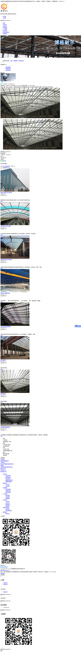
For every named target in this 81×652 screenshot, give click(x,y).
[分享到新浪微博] (2, 567)
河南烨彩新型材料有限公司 (7, 467)
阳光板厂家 (3, 468)
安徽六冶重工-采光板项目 (6, 192)
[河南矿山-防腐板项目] (15, 291)
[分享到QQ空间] (5, 567)
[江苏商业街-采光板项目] (15, 224)
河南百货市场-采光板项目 (6, 259)
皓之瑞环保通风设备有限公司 (7, 463)
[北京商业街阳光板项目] (15, 325)
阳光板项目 (21, 60)
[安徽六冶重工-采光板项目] (15, 191)
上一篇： (5, 166)
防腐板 (2, 465)
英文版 (4, 18)
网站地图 (3, 573)
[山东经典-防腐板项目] (15, 426)
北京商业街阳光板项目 (6, 326)
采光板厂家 (3, 470)
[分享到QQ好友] (3, 160)
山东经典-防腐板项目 (5, 427)
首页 (4, 23)
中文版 (4, 16)
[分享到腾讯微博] (2, 160)
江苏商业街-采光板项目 (6, 226)
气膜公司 (3, 462)
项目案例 (15, 60)
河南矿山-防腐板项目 (5, 293)
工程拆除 (3, 459)
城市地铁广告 (4, 471)
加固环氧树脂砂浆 (5, 460)
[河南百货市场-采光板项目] (15, 258)
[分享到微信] (1, 160)
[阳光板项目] (15, 359)
